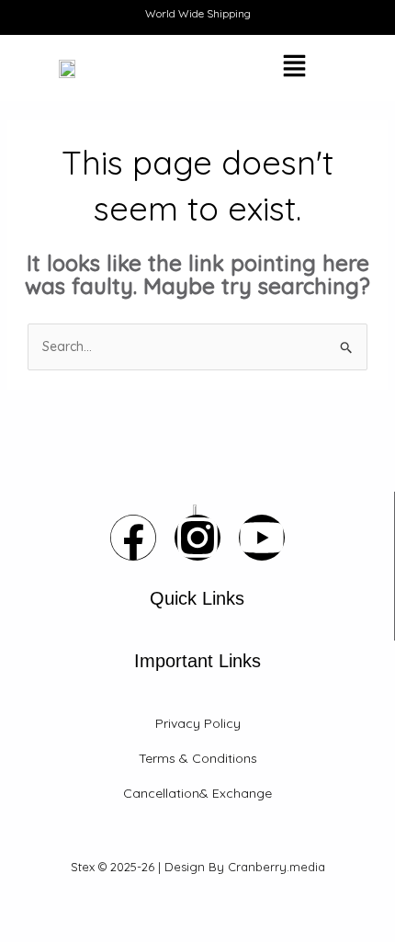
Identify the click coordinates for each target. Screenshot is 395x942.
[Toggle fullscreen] (58, 908)
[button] (245, 68)
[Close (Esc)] (139, 908)
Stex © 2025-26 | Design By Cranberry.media (198, 866)
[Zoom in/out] (18, 908)
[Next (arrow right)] (58, 933)
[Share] (99, 908)
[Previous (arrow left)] (18, 933)
